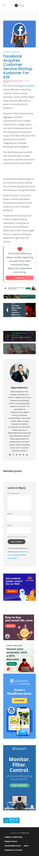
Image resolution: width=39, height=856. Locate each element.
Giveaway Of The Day (13, 850)
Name (10, 514)
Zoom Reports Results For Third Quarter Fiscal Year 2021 (18, 350)
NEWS (25, 347)
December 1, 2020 (17, 81)
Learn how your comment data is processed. (18, 555)
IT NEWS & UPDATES (11, 52)
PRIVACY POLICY (11, 841)
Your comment (14, 493)
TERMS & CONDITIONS (13, 837)
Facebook (30, 85)
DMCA (26, 846)
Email (9, 525)
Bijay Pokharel (7, 81)
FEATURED (15, 333)
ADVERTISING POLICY (13, 846)
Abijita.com (25, 833)
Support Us (19, 278)
